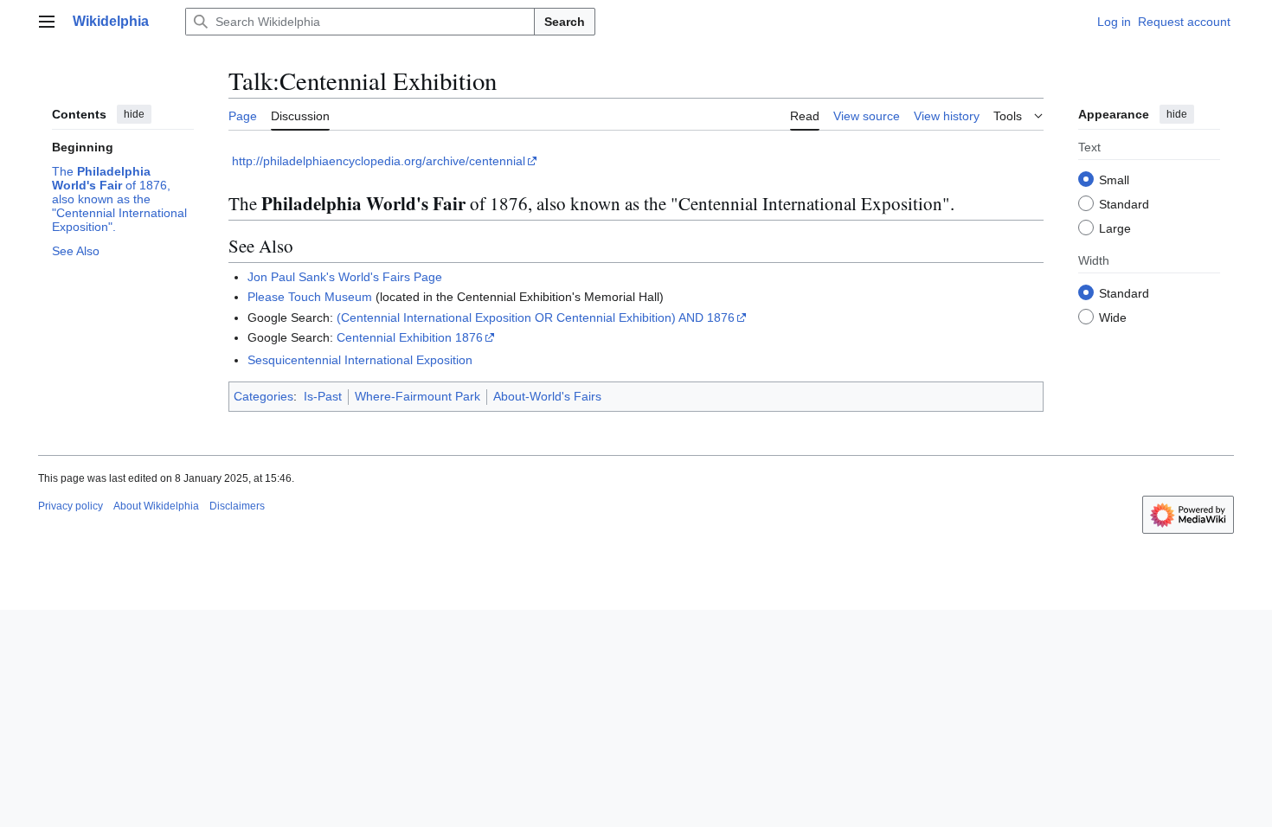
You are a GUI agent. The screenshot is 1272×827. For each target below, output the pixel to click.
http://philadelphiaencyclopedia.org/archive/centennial (378, 161)
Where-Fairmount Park (417, 396)
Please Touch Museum (309, 297)
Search (564, 22)
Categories (263, 396)
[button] (47, 21)
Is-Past (323, 396)
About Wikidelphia (156, 506)
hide (134, 114)
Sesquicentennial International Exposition (359, 360)
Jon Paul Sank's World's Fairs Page (344, 277)
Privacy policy (70, 506)
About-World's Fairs (547, 396)
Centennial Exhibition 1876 (410, 337)
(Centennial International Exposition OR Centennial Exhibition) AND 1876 (536, 317)
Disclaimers (237, 506)
